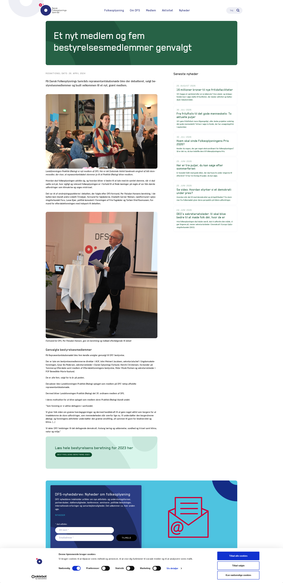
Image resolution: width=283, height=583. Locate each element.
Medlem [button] (151, 10)
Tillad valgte (238, 565)
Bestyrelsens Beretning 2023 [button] (73, 455)
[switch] (105, 568)
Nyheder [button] (60, 515)
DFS (52, 9)
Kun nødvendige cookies (238, 575)
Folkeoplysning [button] (114, 10)
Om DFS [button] (135, 10)
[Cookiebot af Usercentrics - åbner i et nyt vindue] (39, 577)
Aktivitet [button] (167, 10)
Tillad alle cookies (238, 556)
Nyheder (184, 10)
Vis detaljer (172, 568)
